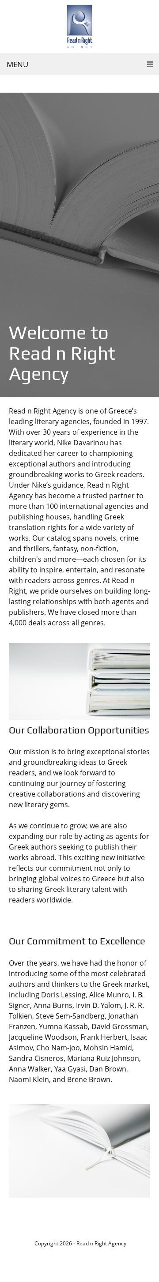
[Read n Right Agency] (79, 26)
